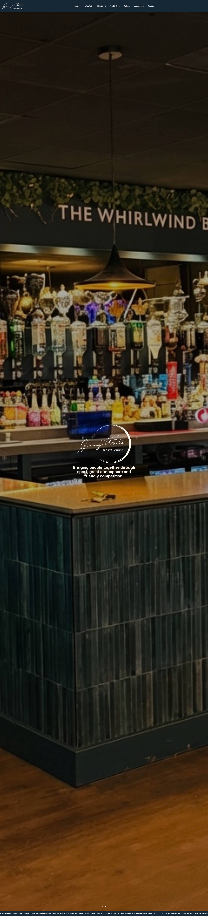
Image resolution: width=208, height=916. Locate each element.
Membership (139, 6)
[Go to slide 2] (105, 906)
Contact (151, 6)
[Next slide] (203, 458)
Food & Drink (115, 6)
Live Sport (101, 6)
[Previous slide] (4, 458)
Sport (77, 6)
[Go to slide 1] (102, 906)
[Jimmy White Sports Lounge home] (12, 6)
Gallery (127, 6)
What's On (89, 6)
